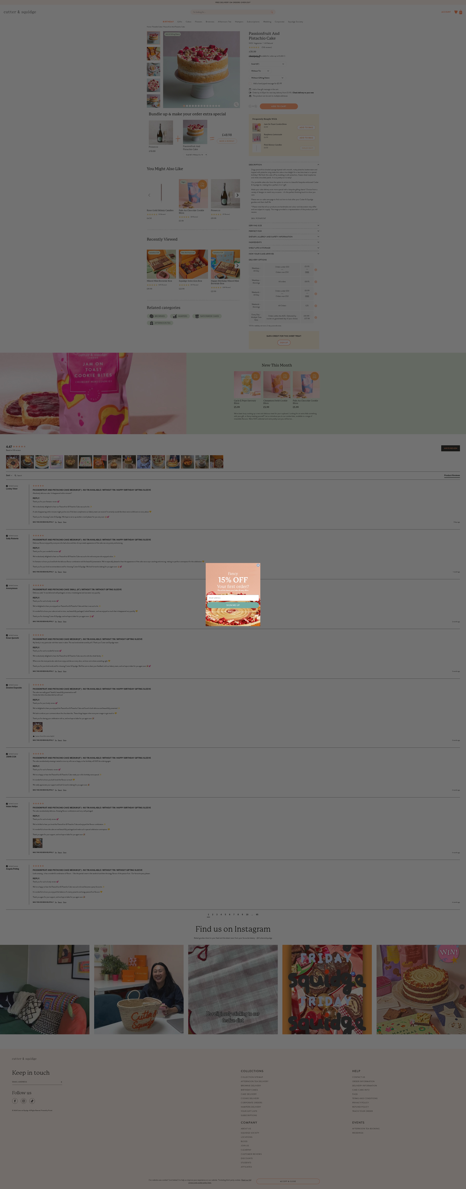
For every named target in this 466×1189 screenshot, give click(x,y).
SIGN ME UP (233, 605)
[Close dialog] (258, 565)
